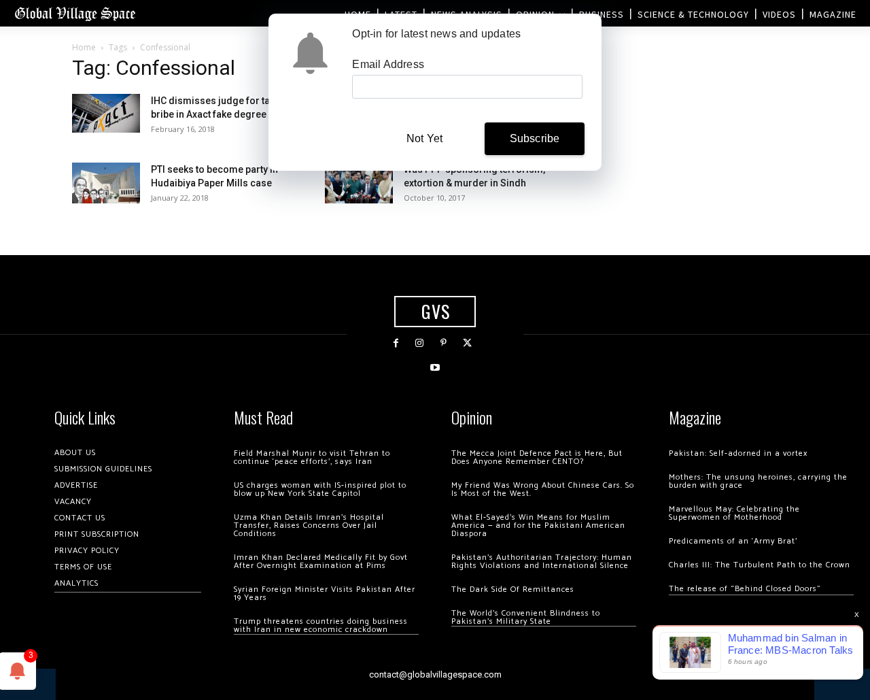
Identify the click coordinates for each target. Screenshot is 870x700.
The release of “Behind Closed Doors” (745, 588)
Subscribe (535, 138)
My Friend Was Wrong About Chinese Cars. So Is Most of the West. (542, 489)
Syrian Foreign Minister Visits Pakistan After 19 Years (324, 593)
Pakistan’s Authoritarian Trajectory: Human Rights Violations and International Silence (541, 561)
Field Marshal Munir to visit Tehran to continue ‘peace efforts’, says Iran (312, 457)
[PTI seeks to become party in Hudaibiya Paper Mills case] (106, 183)
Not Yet (424, 138)
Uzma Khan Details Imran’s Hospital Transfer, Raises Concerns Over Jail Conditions (309, 525)
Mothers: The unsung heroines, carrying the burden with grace (758, 481)
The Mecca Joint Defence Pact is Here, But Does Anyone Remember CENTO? (537, 457)
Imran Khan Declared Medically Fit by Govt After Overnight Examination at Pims (321, 561)
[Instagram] (419, 343)
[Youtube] (434, 367)
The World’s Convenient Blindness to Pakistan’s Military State (525, 617)
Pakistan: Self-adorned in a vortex (738, 453)
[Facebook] (395, 343)
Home (84, 47)
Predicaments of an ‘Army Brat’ (733, 541)
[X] (467, 343)
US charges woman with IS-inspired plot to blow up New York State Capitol (320, 489)
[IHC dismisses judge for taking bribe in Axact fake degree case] (106, 113)
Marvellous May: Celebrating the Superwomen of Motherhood (734, 513)
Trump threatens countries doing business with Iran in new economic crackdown (321, 625)
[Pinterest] (443, 343)
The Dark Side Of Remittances (512, 589)
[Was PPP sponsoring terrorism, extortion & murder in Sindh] (359, 183)
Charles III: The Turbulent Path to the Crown (759, 565)
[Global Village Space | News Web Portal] (75, 13)
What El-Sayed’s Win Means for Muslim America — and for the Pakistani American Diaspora (538, 525)
